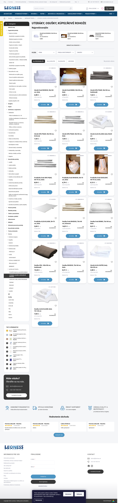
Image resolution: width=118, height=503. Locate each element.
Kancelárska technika (13, 228)
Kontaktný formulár (16, 395)
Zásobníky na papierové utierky (16, 36)
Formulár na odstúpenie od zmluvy (12, 473)
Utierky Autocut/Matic (14, 42)
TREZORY (11, 285)
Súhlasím (79, 494)
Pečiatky (11, 179)
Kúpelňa (11, 240)
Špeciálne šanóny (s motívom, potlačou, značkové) (16, 123)
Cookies (6, 478)
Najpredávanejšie (38, 61)
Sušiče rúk (11, 62)
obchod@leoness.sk (16, 386)
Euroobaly (11, 135)
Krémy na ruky (12, 92)
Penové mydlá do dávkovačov (16, 77)
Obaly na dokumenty (14, 138)
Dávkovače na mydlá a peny (16, 74)
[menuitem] (8, 13)
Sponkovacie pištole (13, 201)
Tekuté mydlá (12, 83)
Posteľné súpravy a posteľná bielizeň (18, 272)
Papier (10, 106)
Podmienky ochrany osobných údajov (38, 2)
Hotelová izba (12, 248)
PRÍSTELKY (12, 251)
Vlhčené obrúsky (13, 98)
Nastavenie (38, 500)
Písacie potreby (12, 207)
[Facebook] (88, 465)
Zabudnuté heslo (42, 486)
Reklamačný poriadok (65, 2)
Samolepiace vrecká (13, 144)
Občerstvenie (11, 219)
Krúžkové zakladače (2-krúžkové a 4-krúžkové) (18, 119)
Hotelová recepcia (13, 237)
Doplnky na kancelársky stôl (15, 177)
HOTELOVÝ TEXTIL (14, 269)
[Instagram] (92, 465)
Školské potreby (12, 210)
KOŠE (10, 254)
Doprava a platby (8, 470)
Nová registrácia (43, 481)
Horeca (10, 234)
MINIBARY (11, 266)
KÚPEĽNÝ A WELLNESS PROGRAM (18, 279)
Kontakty (10, 2)
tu (52, 496)
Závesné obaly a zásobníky (15, 147)
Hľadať (70, 8)
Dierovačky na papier (14, 174)
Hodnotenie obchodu (59, 417)
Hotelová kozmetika (13, 245)
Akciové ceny (11, 27)
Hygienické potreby (13, 30)
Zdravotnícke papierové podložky (17, 56)
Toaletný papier (12, 68)
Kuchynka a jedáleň (13, 216)
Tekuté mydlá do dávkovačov (16, 80)
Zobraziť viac (59, 435)
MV (9, 294)
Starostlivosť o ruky (13, 71)
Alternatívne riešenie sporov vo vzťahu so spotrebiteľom (14, 481)
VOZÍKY (11, 291)
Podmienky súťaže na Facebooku (12, 485)
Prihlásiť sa (43, 476)
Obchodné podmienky (20, 2)
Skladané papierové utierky (15, 39)
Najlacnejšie (51, 61)
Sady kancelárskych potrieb (15, 188)
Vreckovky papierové (14, 53)
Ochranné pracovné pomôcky (15, 225)
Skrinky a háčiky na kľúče (15, 153)
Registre (11, 156)
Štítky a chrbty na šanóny (15, 127)
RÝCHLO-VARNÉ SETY (14, 260)
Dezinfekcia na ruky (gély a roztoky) (18, 86)
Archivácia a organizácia (14, 109)
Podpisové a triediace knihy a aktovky (18, 141)
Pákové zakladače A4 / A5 (15, 115)
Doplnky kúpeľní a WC (14, 100)
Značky (10, 297)
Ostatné (11, 243)
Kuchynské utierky (13, 48)
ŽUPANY (11, 282)
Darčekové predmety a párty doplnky (18, 204)
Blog (5, 2)
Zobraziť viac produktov (73, 45)
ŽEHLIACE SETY (13, 263)
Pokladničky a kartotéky (14, 150)
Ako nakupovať (53, 2)
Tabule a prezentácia (13, 213)
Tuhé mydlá (12, 89)
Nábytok (10, 222)
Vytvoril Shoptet (107, 500)
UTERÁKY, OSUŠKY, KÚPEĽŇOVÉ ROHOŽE (17, 275)
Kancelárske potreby (13, 159)
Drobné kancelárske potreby (15, 182)
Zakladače (11, 112)
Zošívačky (11, 171)
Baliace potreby (12, 168)
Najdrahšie (61, 61)
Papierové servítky (13, 51)
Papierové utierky (13, 33)
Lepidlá (10, 162)
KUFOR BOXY (12, 257)
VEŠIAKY (11, 288)
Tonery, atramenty (12, 231)
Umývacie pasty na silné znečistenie (18, 95)
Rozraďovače (12, 132)
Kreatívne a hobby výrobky (15, 198)
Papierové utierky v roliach (15, 45)
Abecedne (71, 61)
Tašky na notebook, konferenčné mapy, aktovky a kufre (18, 195)
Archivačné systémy (14, 130)
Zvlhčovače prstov (13, 185)
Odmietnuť (68, 494)
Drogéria (10, 103)
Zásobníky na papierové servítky (17, 65)
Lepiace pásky (12, 165)
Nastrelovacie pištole (14, 191)
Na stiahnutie (7, 468)
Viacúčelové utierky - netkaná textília (18, 59)
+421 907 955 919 (15, 390)
